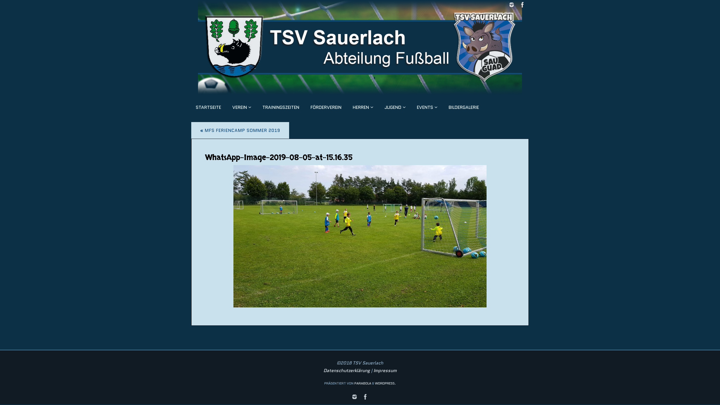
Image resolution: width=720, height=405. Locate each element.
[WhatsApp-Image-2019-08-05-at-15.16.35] (360, 236)
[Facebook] (522, 5)
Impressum (385, 370)
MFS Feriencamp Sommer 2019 (240, 130)
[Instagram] (511, 5)
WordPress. (385, 383)
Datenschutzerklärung (346, 370)
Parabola (362, 383)
